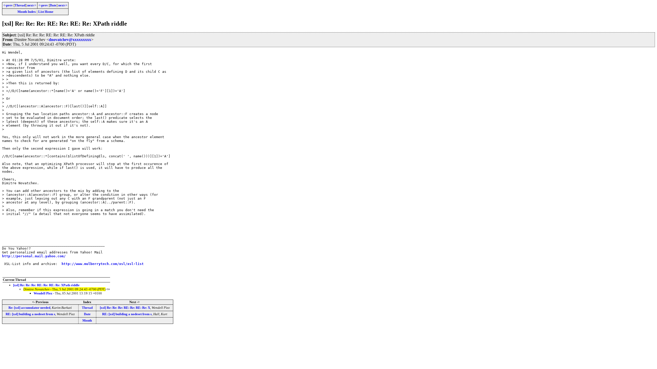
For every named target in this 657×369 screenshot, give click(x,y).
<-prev (8, 5)
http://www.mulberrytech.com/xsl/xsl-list (103, 264)
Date (53, 5)
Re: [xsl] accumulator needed (29, 308)
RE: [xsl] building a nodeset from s (30, 314)
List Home (45, 12)
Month (87, 320)
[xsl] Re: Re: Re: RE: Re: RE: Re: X (125, 308)
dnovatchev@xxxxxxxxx (70, 39)
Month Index (26, 12)
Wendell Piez (43, 293)
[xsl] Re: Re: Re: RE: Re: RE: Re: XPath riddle (46, 285)
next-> (31, 5)
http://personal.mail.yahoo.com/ (34, 256)
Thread (20, 5)
